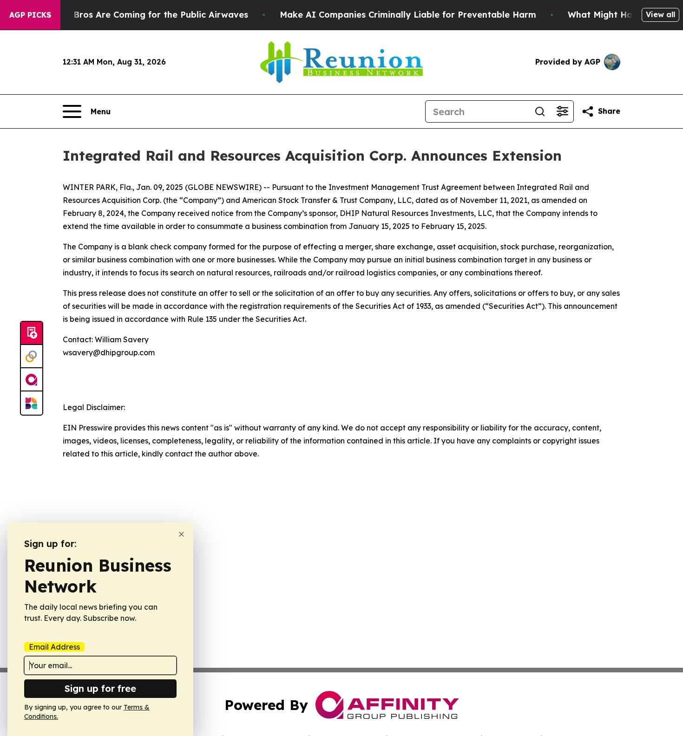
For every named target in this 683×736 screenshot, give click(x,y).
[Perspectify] (31, 356)
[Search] (540, 111)
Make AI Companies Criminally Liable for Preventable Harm (408, 14)
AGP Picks (30, 15)
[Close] (181, 534)
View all (660, 14)
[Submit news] (31, 333)
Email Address (54, 646)
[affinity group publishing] (31, 379)
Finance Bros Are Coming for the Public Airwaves (143, 14)
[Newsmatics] (31, 403)
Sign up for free (100, 688)
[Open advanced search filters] (562, 111)
